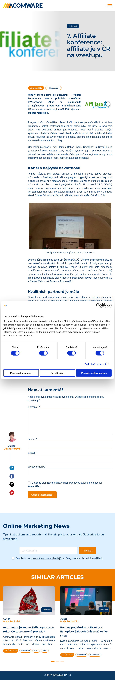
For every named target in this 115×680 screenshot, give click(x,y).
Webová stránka (36, 466)
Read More (14, 609)
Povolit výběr (57, 373)
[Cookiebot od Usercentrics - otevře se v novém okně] (98, 305)
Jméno (32, 439)
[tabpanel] (29, 620)
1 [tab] (53, 661)
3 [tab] (62, 661)
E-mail (32, 453)
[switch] (43, 353)
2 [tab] (57, 661)
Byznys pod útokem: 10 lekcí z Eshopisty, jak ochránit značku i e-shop (84, 631)
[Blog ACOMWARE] (23, 5)
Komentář (34, 407)
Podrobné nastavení (95, 364)
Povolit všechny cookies (94, 373)
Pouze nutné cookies (21, 373)
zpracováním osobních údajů (46, 558)
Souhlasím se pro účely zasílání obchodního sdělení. (59, 558)
